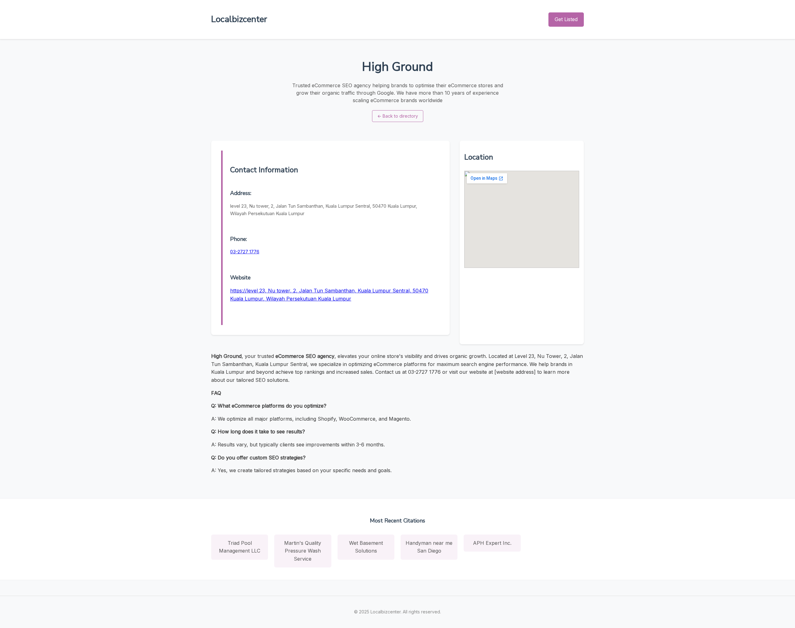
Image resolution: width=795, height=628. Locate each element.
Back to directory (397, 116)
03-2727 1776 (244, 252)
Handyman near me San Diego (429, 547)
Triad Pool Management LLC (239, 547)
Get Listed (566, 19)
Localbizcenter (239, 19)
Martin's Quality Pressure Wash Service (302, 551)
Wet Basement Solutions (366, 547)
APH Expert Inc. (492, 543)
